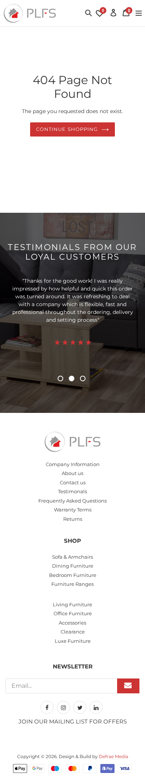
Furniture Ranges (72, 584)
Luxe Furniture (73, 641)
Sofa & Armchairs (72, 557)
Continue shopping (67, 129)
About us (72, 473)
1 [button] (60, 378)
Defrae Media (113, 756)
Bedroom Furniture (72, 575)
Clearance (73, 632)
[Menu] (138, 12)
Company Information (73, 464)
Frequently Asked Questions (72, 501)
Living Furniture (72, 604)
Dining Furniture (72, 566)
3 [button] (83, 378)
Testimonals (72, 491)
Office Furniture (73, 613)
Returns (72, 519)
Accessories (72, 623)
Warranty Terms (72, 510)
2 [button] (71, 378)
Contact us (73, 482)
